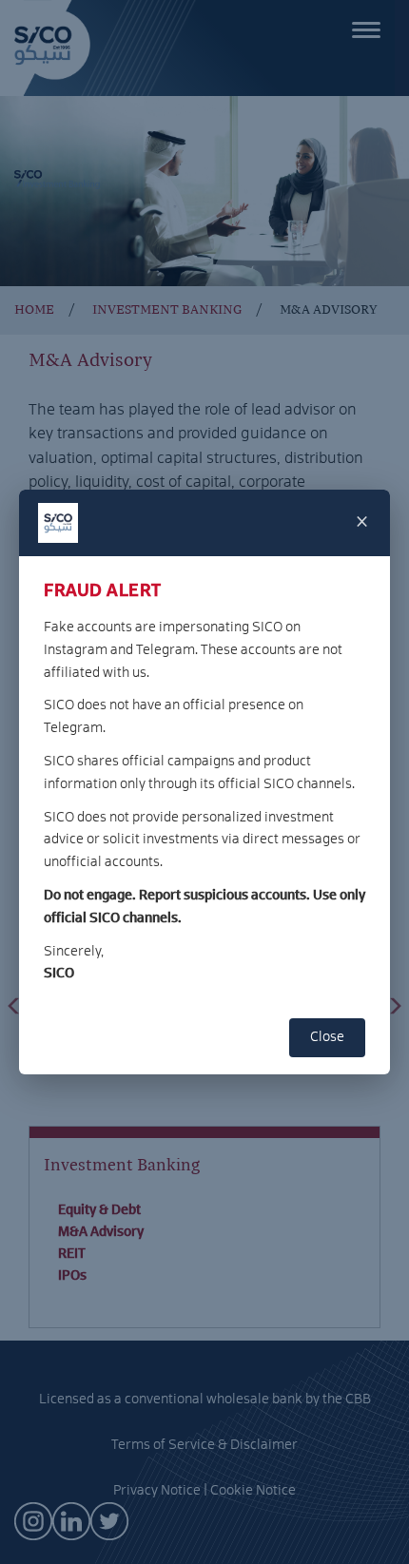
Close (327, 1037)
